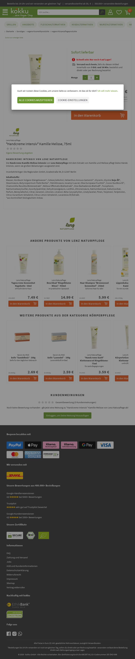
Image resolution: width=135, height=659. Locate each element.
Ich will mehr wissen (107, 90)
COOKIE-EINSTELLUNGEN (72, 100)
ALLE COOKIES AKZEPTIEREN (35, 100)
